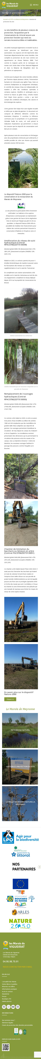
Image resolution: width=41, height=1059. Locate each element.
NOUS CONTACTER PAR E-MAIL (17, 966)
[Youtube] (13, 1007)
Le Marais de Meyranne (21, 19)
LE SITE (11, 19)
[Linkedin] (18, 1007)
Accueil (5, 19)
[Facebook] (4, 1007)
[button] (10, 699)
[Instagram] (9, 1007)
